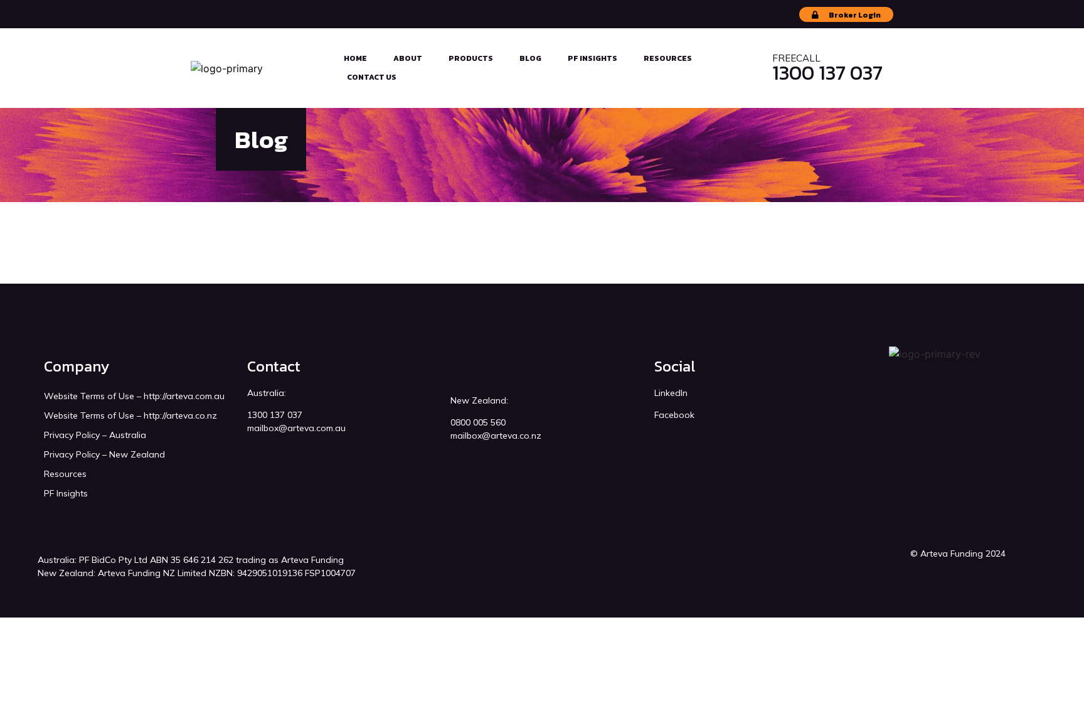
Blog (530, 58)
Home (355, 58)
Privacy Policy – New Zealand (104, 454)
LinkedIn (671, 393)
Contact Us (371, 77)
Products (471, 58)
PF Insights (592, 58)
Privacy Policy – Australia (95, 435)
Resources (668, 58)
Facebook (674, 414)
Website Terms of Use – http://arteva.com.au (134, 396)
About (407, 58)
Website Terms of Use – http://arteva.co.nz (130, 415)
